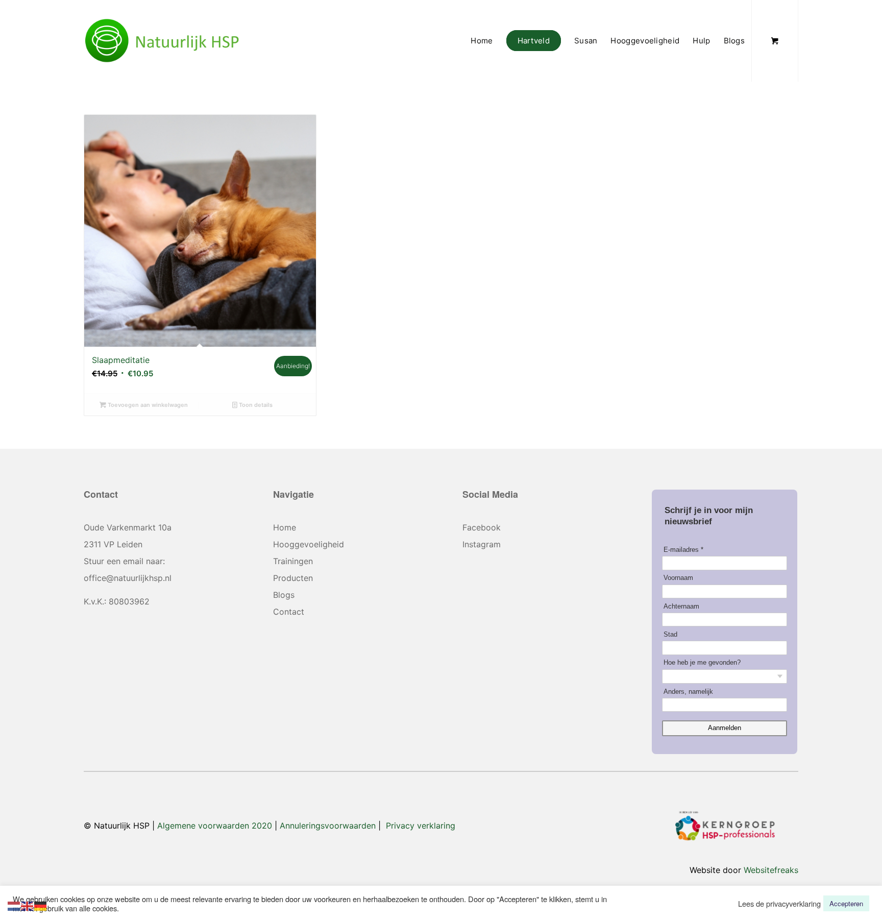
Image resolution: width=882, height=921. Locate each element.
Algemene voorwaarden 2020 (214, 825)
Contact (288, 612)
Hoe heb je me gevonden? (702, 662)
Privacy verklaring (420, 825)
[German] (40, 905)
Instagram (481, 544)
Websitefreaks (771, 870)
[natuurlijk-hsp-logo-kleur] (162, 41)
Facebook (481, 527)
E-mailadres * (683, 549)
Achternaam (681, 606)
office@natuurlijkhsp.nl (128, 578)
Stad (670, 634)
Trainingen (293, 561)
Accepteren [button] (846, 903)
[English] (27, 905)
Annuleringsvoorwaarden (328, 825)
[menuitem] (481, 41)
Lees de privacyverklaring (779, 903)
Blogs (284, 595)
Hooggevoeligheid (308, 544)
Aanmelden (724, 728)
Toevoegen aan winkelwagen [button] (147, 404)
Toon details (255, 404)
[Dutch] (14, 905)
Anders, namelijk (688, 691)
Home (284, 527)
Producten (293, 578)
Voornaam (678, 577)
